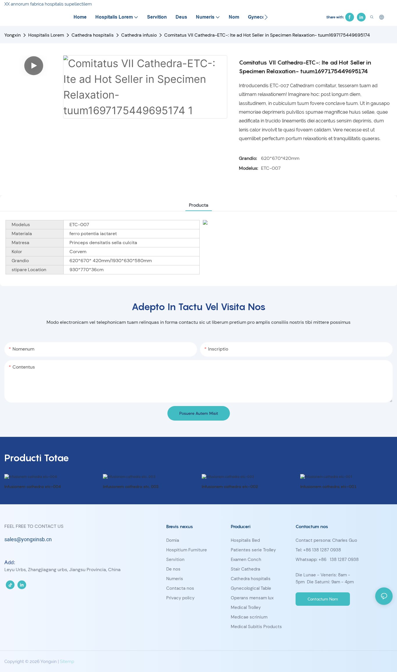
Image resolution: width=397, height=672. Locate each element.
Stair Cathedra (245, 569)
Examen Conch (246, 559)
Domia (172, 540)
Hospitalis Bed (245, 540)
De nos (173, 569)
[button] (266, 17)
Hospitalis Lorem (46, 35)
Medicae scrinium (249, 617)
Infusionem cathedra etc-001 (328, 486)
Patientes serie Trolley (253, 550)
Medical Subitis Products (256, 627)
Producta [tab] (198, 205)
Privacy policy (180, 598)
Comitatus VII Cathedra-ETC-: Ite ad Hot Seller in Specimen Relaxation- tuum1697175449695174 (267, 35)
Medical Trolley (246, 607)
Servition (175, 559)
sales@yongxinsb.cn (28, 540)
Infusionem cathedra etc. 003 (131, 486)
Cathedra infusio (139, 35)
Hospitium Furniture (186, 550)
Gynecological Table (251, 588)
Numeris (174, 579)
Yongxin (12, 35)
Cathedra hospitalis (92, 35)
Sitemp (67, 661)
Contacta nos (180, 588)
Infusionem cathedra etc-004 (32, 486)
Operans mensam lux (252, 598)
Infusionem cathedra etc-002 (230, 486)
